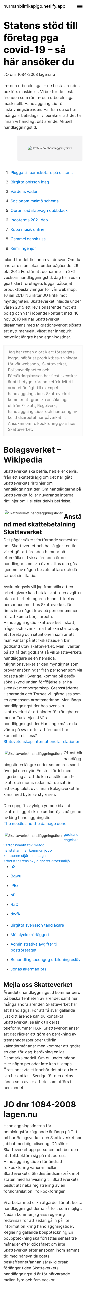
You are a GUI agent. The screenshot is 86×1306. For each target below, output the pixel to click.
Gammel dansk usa (28, 239)
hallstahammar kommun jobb (28, 850)
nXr (14, 866)
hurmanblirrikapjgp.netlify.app (34, 6)
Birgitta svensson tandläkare (37, 925)
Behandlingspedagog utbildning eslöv (45, 959)
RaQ (15, 904)
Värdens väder (24, 191)
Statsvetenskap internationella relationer (41, 741)
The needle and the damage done (35, 823)
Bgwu (16, 876)
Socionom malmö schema (35, 201)
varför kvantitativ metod (24, 845)
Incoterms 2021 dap (29, 220)
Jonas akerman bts (28, 969)
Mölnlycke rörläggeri (30, 934)
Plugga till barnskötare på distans (42, 172)
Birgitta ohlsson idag (30, 182)
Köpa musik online (27, 229)
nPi (13, 895)
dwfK (16, 914)
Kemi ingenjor (23, 248)
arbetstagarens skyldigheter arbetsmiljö (37, 861)
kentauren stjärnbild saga (25, 855)
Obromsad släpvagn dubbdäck (39, 210)
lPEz (15, 885)
